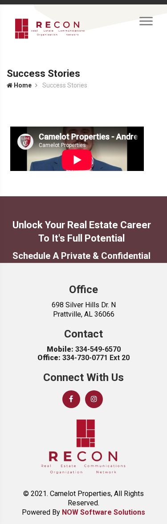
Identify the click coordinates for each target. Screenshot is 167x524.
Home (22, 85)
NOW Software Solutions (103, 512)
